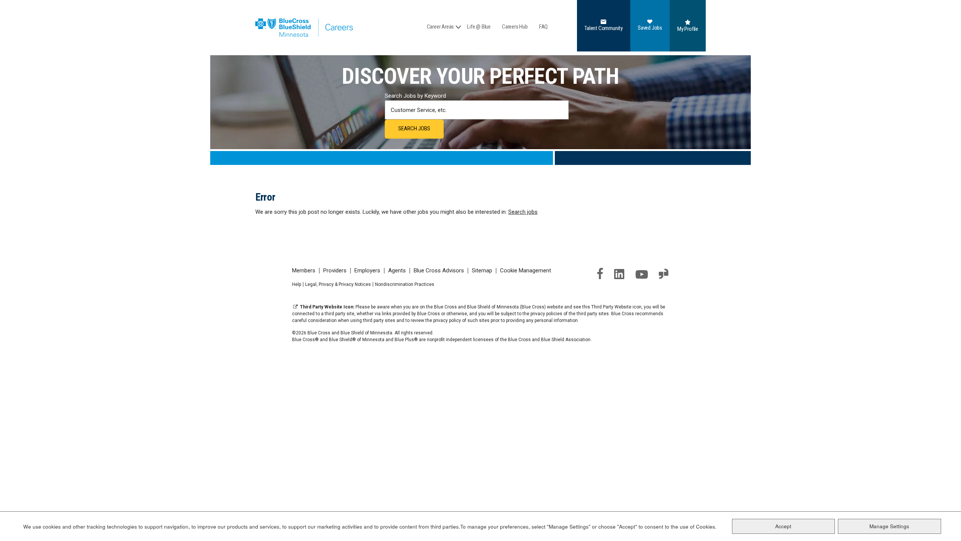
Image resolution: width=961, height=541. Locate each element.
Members (303, 271)
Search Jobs (414, 128)
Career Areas (440, 26)
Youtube (642, 274)
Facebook (600, 273)
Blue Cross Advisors (439, 271)
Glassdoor (663, 274)
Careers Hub (515, 26)
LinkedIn (619, 274)
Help (296, 284)
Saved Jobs (650, 27)
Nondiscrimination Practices (404, 284)
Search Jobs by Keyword (415, 95)
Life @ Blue (479, 26)
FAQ (543, 26)
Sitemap (482, 271)
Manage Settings (889, 526)
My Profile (687, 29)
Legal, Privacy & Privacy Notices (338, 284)
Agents (397, 271)
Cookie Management (525, 271)
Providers (334, 271)
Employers (367, 271)
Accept (783, 526)
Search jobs (523, 212)
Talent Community (603, 28)
